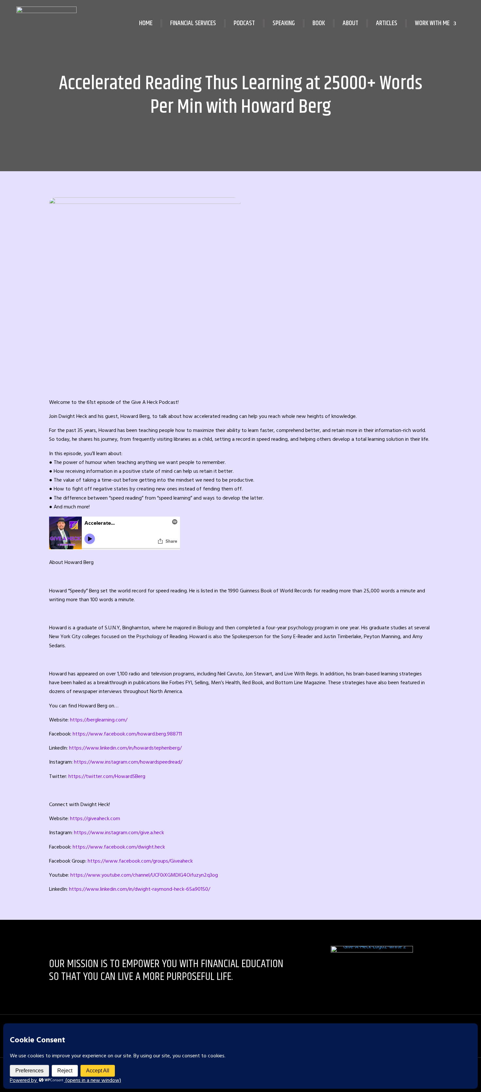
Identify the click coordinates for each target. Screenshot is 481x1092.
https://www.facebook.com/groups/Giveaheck (140, 861)
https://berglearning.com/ (98, 719)
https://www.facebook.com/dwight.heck (119, 847)
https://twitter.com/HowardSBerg (106, 776)
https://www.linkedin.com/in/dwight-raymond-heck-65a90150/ (139, 889)
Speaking (284, 23)
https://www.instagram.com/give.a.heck (119, 832)
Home (145, 23)
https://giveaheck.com (95, 818)
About (350, 23)
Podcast (244, 23)
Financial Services (193, 23)
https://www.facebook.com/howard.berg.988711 (127, 733)
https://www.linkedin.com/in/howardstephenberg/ (125, 748)
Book (318, 23)
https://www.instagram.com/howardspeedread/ (128, 762)
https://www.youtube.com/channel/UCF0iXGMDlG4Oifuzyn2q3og (144, 875)
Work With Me (432, 23)
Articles (386, 23)
